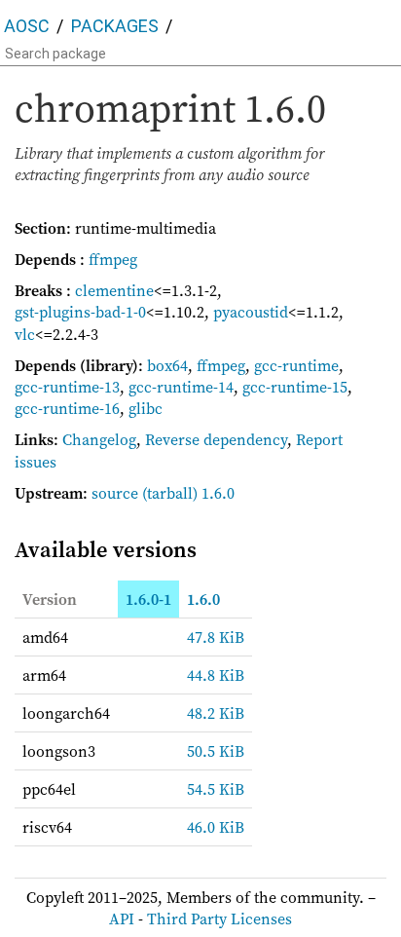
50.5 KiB (215, 751)
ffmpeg (113, 259)
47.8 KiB (215, 637)
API (121, 918)
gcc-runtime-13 (67, 386)
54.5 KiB (215, 789)
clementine (114, 290)
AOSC (27, 26)
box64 (167, 365)
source (114, 493)
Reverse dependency (216, 439)
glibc (145, 408)
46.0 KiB (215, 827)
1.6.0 (203, 599)
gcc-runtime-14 (181, 386)
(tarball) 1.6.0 (188, 493)
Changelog (99, 439)
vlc (25, 334)
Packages (115, 26)
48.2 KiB (215, 713)
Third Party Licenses (219, 918)
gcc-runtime (296, 365)
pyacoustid (250, 311)
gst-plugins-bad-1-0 (80, 311)
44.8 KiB (215, 675)
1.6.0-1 (148, 599)
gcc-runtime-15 (294, 386)
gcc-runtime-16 (67, 408)
